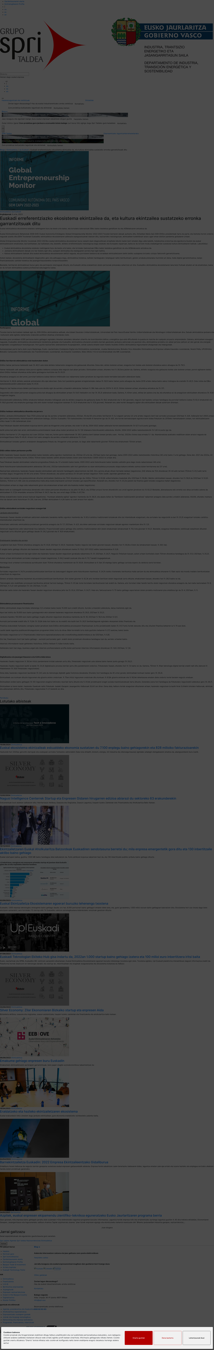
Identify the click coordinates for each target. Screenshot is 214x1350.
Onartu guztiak (139, 1338)
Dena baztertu (167, 1338)
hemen (109, 1338)
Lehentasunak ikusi (196, 1338)
